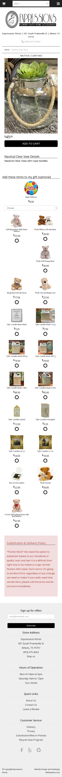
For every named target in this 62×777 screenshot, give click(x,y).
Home (6, 49)
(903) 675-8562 (32, 41)
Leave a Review (31, 709)
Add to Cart (31, 143)
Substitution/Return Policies (31, 735)
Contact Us (31, 704)
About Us (31, 700)
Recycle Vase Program (31, 739)
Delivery (31, 727)
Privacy (31, 731)
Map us (31, 656)
